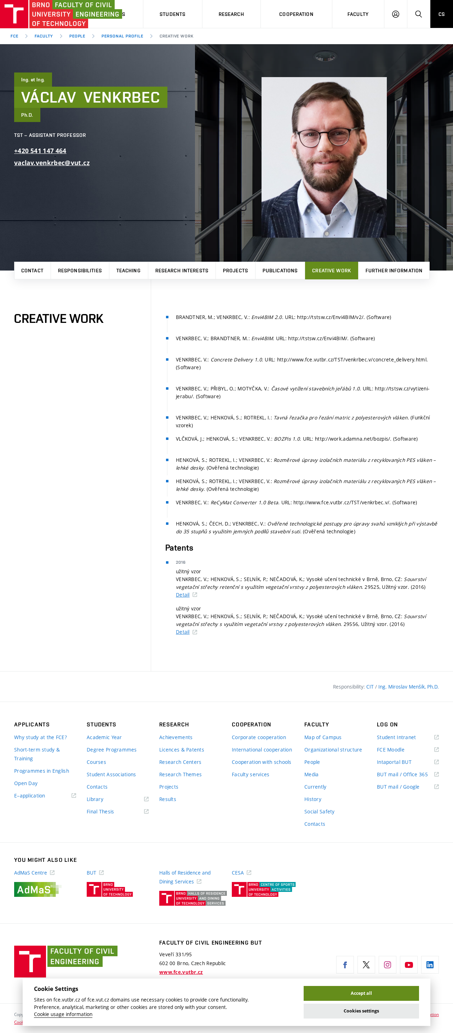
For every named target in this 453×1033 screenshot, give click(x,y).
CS (441, 14)
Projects (235, 270)
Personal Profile (122, 36)
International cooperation (262, 749)
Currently (315, 786)
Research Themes (180, 774)
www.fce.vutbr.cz (181, 972)
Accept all (361, 993)
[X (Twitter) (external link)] (366, 965)
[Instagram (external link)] (387, 965)
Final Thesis (111, 812)
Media (311, 774)
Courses (96, 762)
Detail (183, 594)
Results (167, 799)
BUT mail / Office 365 (408, 775)
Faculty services (250, 774)
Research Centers (180, 762)
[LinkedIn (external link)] (430, 965)
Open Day (26, 783)
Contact (32, 270)
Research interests (181, 270)
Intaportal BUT (404, 762)
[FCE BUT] (39, 14)
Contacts (97, 786)
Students (172, 14)
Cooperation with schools (262, 762)
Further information (394, 270)
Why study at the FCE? (40, 737)
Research (231, 14)
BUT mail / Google (408, 787)
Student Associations (111, 774)
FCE (14, 36)
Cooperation (296, 14)
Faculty (358, 14)
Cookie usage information (63, 1014)
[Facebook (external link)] (345, 965)
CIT (370, 686)
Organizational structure (333, 749)
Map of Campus (323, 737)
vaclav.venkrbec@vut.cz (52, 163)
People (77, 36)
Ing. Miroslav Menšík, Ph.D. (408, 686)
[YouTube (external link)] (409, 965)
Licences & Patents (181, 749)
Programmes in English (41, 770)
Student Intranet (407, 737)
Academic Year (104, 737)
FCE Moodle (401, 750)
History (312, 799)
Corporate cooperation (259, 737)
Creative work (331, 270)
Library (105, 799)
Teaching (128, 270)
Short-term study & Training (37, 754)
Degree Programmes (112, 749)
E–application (40, 796)
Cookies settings (361, 1011)
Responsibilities (80, 270)
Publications (280, 270)
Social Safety (319, 811)
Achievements (176, 737)
